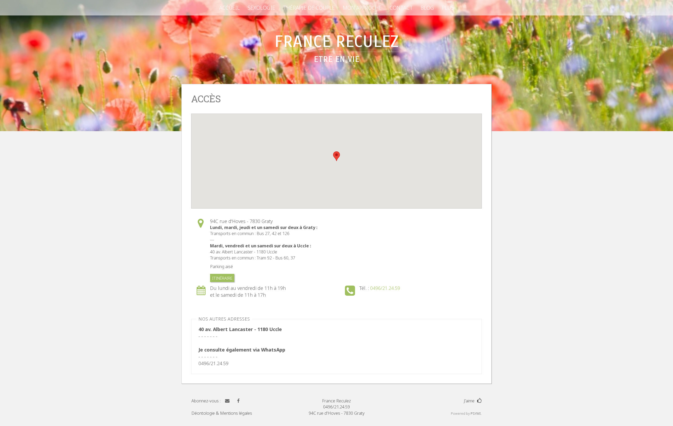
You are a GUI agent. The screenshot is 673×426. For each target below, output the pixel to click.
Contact (401, 7)
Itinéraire (222, 277)
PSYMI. (476, 413)
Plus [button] (448, 7)
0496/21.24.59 (385, 288)
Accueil (229, 7)
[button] (227, 401)
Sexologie (261, 7)
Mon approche (362, 7)
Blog (427, 7)
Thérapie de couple (309, 7)
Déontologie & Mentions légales (221, 413)
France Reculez (336, 47)
